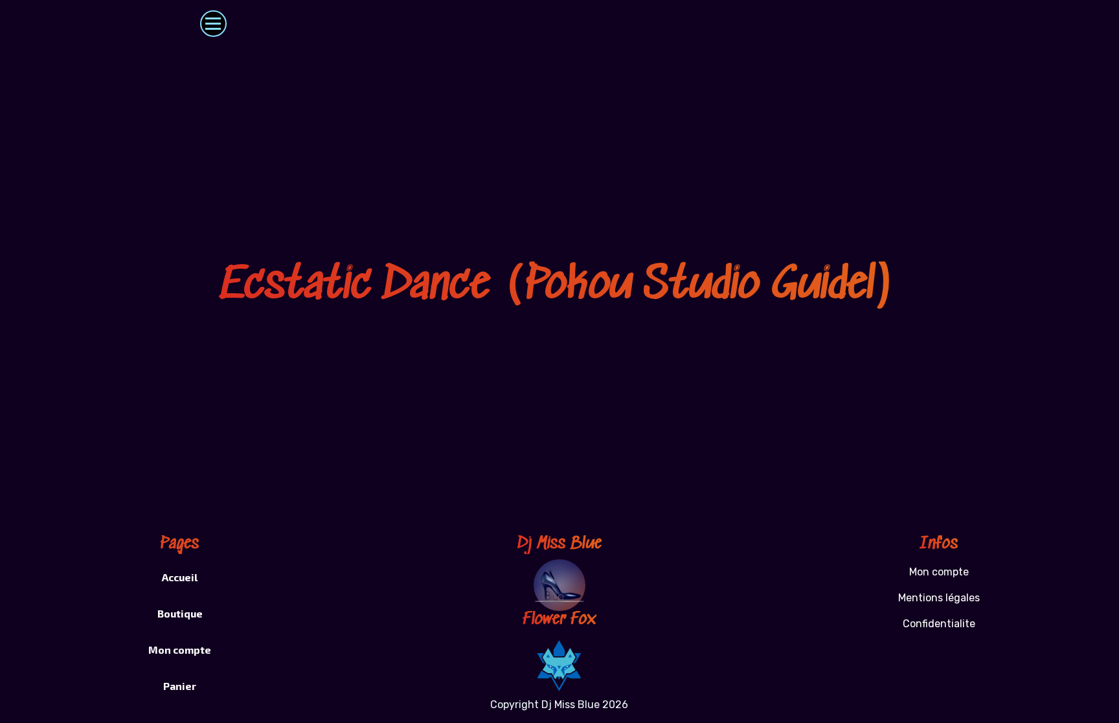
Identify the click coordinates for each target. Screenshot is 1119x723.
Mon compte (179, 649)
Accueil (180, 577)
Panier (179, 686)
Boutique (180, 613)
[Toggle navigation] (213, 23)
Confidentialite (939, 623)
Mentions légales (939, 598)
